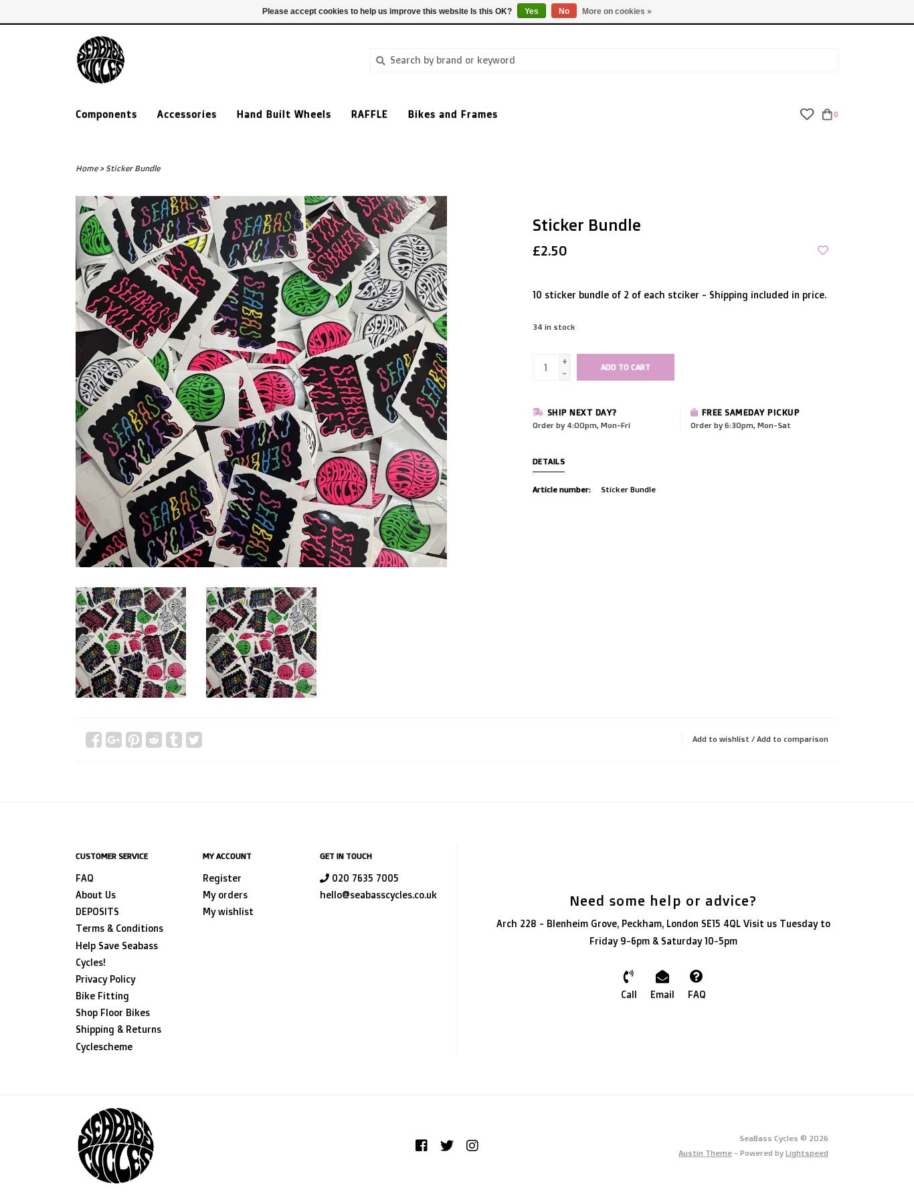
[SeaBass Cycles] (212, 60)
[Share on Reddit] (154, 740)
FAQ (85, 878)
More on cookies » (617, 11)
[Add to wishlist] (823, 250)
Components (106, 114)
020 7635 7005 (364, 878)
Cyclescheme (104, 1046)
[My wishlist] (807, 113)
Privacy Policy (105, 979)
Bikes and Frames (453, 114)
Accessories (187, 114)
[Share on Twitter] (194, 740)
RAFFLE (369, 114)
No (564, 11)
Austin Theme (705, 1153)
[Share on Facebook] (94, 740)
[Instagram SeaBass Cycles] (472, 1146)
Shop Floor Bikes (113, 1012)
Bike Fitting (102, 995)
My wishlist (228, 911)
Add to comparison (792, 739)
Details (549, 461)
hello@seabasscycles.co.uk (378, 894)
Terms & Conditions (119, 928)
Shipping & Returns (118, 1029)
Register (222, 878)
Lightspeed (807, 1153)
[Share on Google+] (114, 740)
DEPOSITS (97, 911)
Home (87, 168)
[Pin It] (134, 740)
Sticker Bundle (133, 168)
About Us (96, 894)
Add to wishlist (721, 739)
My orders (225, 894)
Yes (532, 11)
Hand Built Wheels (284, 114)
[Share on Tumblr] (174, 740)
